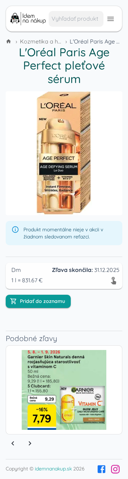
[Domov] (9, 41)
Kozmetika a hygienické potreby (62, 41)
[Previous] (13, 443)
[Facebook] (101, 469)
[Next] (30, 443)
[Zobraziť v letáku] (113, 280)
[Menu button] (110, 19)
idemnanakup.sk (53, 468)
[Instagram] (115, 469)
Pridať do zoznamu (42, 301)
